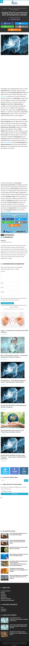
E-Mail (2, 287)
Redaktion (3, 594)
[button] (7, 23)
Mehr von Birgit (14, 307)
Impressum (3, 595)
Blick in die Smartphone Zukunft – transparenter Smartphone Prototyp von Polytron (14, 356)
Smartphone (4, 96)
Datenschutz (4, 597)
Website (2, 291)
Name (2, 283)
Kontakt (3, 592)
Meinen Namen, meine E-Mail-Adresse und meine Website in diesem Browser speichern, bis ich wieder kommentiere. (14, 299)
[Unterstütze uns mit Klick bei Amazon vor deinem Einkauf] (21, 231)
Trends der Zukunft (5, 591)
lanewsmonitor (6, 211)
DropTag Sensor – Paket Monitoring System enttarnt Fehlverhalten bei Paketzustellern (13, 381)
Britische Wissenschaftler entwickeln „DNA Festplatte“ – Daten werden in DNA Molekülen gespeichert (13, 457)
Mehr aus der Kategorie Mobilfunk (14, 309)
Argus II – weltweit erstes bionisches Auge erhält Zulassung (14, 331)
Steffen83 (3, 240)
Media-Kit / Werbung (6, 598)
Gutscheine (3, 610)
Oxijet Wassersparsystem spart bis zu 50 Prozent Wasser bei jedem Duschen (12, 431)
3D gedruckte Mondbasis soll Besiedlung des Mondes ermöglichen (13, 406)
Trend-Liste (3, 609)
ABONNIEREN (14, 493)
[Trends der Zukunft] (14, 2)
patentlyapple (6, 142)
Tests (2, 607)
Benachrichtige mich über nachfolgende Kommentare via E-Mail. (14, 305)
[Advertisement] (14, 71)
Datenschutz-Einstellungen (7, 600)
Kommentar (3, 271)
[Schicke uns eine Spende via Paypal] (8, 231)
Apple (5, 235)
